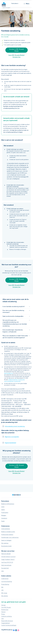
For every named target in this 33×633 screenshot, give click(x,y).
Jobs (2, 618)
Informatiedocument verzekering (15, 426)
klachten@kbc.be (8, 373)
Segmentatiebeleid (10, 443)
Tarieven (3, 611)
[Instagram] (18, 630)
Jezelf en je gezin (6, 7)
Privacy (3, 614)
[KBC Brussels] (3, 3)
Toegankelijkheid (5, 623)
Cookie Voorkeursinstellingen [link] (8, 625)
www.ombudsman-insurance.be (12, 381)
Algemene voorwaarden (12, 437)
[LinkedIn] (16, 630)
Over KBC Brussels (6, 607)
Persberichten (4, 609)
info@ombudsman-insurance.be (16, 379)
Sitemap (3, 605)
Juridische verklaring (6, 616)
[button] (26, 4)
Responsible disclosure (7, 620)
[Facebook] (14, 630)
